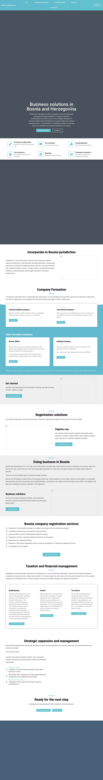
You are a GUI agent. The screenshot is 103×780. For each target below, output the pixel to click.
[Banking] (41, 154)
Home (27, 2)
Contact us (53, 7)
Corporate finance (14, 667)
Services (74, 2)
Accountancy (19, 152)
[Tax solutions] (41, 144)
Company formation (83, 152)
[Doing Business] (71, 144)
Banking (48, 153)
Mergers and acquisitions (17, 680)
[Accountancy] (10, 154)
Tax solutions (50, 143)
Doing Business (81, 143)
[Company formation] (71, 154)
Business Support (59, 2)
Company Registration (41, 2)
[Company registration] (10, 144)
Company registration (22, 142)
